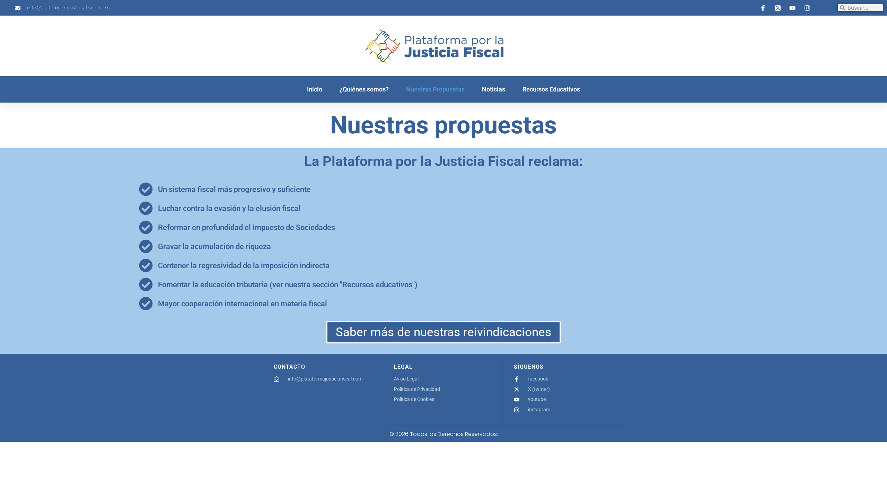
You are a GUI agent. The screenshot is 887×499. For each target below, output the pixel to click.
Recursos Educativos (551, 89)
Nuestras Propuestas (435, 89)
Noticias (493, 89)
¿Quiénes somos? (364, 89)
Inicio (314, 89)
